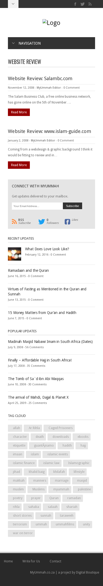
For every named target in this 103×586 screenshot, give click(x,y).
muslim (18, 489)
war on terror (23, 533)
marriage (61, 480)
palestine (84, 489)
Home (8, 561)
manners (39, 480)
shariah (71, 507)
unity (86, 524)
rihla (16, 507)
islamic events (58, 454)
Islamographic (79, 463)
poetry (17, 498)
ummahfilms (65, 524)
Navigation (29, 43)
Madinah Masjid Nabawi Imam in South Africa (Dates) (50, 341)
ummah (41, 524)
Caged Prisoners (61, 428)
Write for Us (31, 561)
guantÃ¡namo (44, 445)
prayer (36, 498)
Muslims (38, 489)
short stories (22, 516)
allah (16, 428)
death (40, 437)
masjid (82, 480)
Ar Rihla (34, 428)
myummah (61, 489)
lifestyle (79, 472)
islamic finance (24, 463)
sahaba (33, 507)
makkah (19, 480)
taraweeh (66, 516)
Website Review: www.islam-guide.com (49, 131)
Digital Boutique (87, 572)
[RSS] (89, 4)
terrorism (20, 524)
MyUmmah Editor (49, 87)
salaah (53, 507)
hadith (67, 445)
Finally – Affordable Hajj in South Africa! (40, 360)
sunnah (45, 516)
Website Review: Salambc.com (40, 78)
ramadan (74, 498)
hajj (83, 445)
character (20, 437)
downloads (61, 437)
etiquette (19, 445)
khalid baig (37, 472)
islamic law (51, 463)
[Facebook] (75, 4)
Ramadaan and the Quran (28, 270)
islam (35, 454)
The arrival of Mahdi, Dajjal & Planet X (38, 397)
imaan (17, 454)
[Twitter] (82, 4)
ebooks (83, 437)
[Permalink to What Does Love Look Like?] (14, 254)
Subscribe (24, 221)
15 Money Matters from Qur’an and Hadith (42, 313)
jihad (16, 472)
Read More (19, 112)
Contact (55, 561)
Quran (54, 498)
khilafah (59, 472)
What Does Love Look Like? (47, 249)
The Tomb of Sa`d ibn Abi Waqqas (36, 379)
